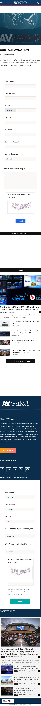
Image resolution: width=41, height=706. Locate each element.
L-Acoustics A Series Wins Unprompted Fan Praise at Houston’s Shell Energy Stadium (26, 679)
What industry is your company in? (19, 529)
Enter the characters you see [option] (18, 194)
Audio (3, 656)
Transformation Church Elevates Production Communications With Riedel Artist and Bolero (25, 690)
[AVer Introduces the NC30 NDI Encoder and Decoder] (5, 323)
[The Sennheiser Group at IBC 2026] (5, 342)
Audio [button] (14, 197)
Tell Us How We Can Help (13, 168)
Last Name (9, 93)
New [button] (8, 197)
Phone (7, 105)
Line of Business (11, 154)
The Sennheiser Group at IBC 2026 (23, 340)
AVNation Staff (3, 312)
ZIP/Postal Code (11, 130)
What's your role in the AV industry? (19, 544)
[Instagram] (8, 469)
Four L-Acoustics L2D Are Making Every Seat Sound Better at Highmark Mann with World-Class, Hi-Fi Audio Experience (20, 651)
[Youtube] (27, 469)
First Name (9, 81)
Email (7, 118)
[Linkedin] (15, 469)
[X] (21, 469)
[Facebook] (2, 469)
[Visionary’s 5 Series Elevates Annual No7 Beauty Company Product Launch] (7, 670)
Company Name (11, 142)
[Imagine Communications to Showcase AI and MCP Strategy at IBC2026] (5, 333)
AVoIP (16, 670)
